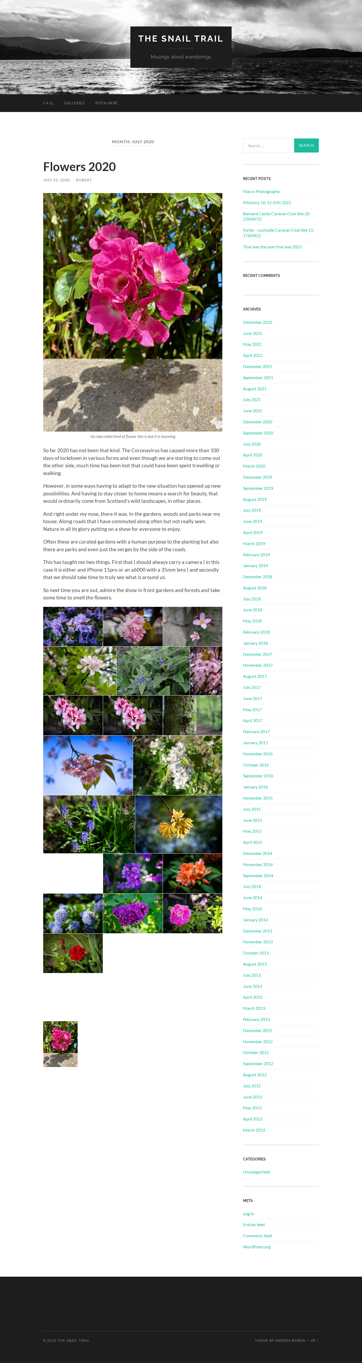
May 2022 (252, 344)
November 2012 (258, 1041)
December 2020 (257, 421)
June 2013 (252, 986)
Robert (84, 180)
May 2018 (252, 620)
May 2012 (252, 1107)
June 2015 (252, 820)
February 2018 (256, 631)
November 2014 (258, 864)
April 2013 (252, 996)
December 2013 (257, 930)
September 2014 (258, 875)
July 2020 (252, 443)
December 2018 (257, 576)
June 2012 (252, 1096)
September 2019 (258, 488)
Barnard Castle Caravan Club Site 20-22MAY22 (277, 216)
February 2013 (256, 1019)
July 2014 (252, 886)
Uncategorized (256, 1171)
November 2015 (258, 797)
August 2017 (255, 676)
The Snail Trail (181, 38)
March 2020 (254, 465)
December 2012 (257, 1030)
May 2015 (252, 830)
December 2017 (257, 654)
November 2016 (258, 753)
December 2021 (257, 366)
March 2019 (254, 543)
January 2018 (255, 642)
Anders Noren (290, 1340)
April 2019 (252, 532)
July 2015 (252, 808)
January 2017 (255, 742)
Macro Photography (261, 191)
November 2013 (258, 941)
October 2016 (256, 764)
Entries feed (254, 1224)
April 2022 (252, 355)
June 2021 (252, 410)
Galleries (74, 103)
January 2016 (255, 786)
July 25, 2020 (56, 180)
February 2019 (256, 554)
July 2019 (252, 510)
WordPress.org (257, 1246)
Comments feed (257, 1235)
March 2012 (254, 1129)
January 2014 (255, 919)
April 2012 (252, 1118)
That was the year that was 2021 (272, 246)
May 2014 (252, 908)
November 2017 (258, 664)
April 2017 (252, 720)
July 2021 (252, 399)
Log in (248, 1213)
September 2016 (258, 775)
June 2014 (252, 897)
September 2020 (258, 432)
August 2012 (255, 1074)
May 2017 (252, 709)
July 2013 (252, 975)
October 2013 (256, 952)
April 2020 (252, 454)
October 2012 (256, 1052)
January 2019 (255, 565)
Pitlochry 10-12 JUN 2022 (267, 202)
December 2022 (257, 322)
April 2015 (252, 842)
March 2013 (254, 1008)
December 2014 (257, 853)
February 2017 (256, 731)
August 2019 (255, 499)
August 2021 (255, 388)
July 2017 (252, 687)
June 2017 (252, 698)
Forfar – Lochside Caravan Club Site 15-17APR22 (279, 232)
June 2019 (252, 521)
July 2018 (252, 598)
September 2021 (258, 377)
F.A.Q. (48, 103)
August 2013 (255, 963)
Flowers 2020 (79, 166)
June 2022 (252, 333)
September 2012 (258, 1063)
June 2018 (252, 609)
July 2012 (252, 1085)
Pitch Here (106, 103)
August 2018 (255, 587)
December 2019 (257, 476)
